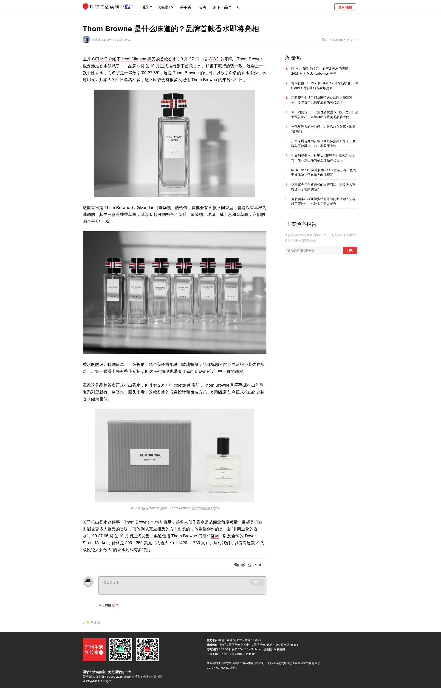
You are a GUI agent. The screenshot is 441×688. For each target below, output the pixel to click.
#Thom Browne (339, 39)
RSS (221, 649)
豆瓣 (255, 640)
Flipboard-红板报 (261, 649)
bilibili (295, 644)
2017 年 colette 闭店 (176, 385)
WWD (214, 59)
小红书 (238, 640)
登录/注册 (345, 7)
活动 (202, 7)
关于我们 (88, 676)
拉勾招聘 (237, 654)
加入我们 (223, 654)
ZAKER (244, 649)
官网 (215, 535)
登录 (115, 605)
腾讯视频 (259, 644)
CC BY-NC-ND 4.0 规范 (221, 667)
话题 (145, 7)
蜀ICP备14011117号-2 (97, 681)
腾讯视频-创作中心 (240, 644)
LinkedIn (250, 654)
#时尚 (354, 39)
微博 (247, 640)
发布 (257, 582)
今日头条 (231, 649)
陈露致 (96, 39)
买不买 (185, 7)
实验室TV (165, 7)
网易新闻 (279, 649)
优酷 (269, 644)
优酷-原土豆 (281, 644)
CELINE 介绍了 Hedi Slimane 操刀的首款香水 (134, 59)
